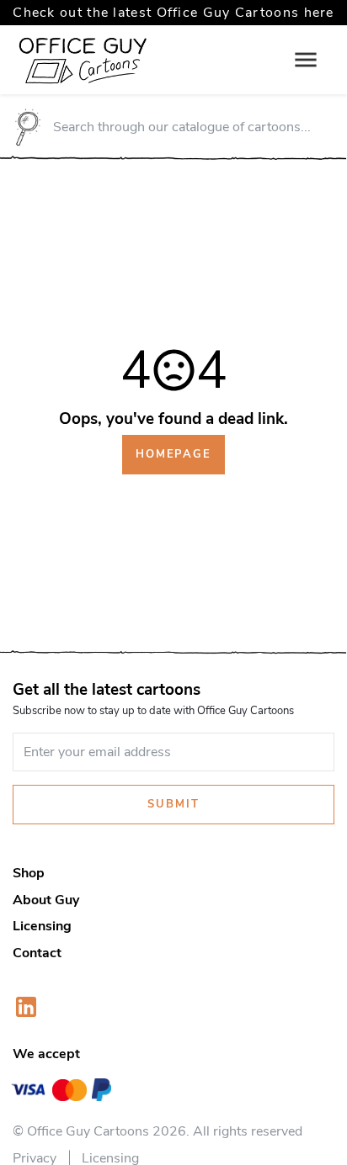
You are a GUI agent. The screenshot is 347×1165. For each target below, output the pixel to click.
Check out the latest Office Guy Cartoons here (173, 12)
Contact (37, 953)
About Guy (46, 900)
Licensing (42, 926)
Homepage (173, 454)
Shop (29, 873)
